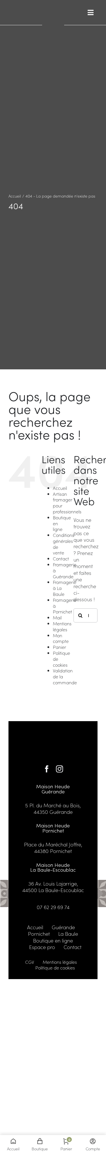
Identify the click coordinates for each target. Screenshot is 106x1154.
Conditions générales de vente (63, 544)
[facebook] (46, 768)
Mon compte (61, 638)
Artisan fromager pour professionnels (67, 502)
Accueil (60, 488)
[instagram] (59, 768)
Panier (59, 647)
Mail (57, 617)
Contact (61, 558)
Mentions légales (62, 626)
